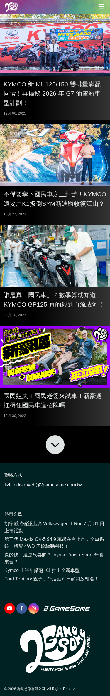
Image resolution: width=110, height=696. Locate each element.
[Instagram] (33, 608)
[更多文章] (55, 444)
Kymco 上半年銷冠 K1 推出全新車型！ (44, 570)
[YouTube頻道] (9, 608)
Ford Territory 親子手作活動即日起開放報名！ (51, 578)
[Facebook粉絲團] (21, 608)
